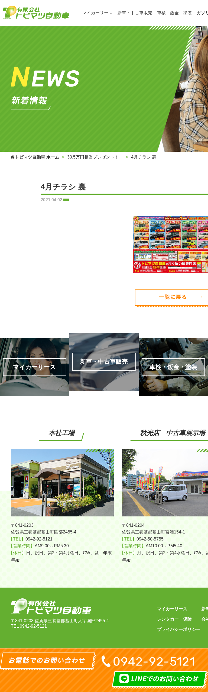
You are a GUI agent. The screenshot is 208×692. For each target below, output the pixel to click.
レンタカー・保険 (174, 619)
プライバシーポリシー (178, 629)
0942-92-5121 (33, 626)
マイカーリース (172, 609)
